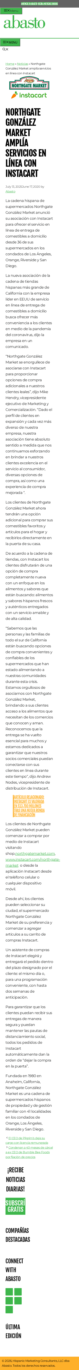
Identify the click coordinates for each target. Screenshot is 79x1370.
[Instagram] (9, 1300)
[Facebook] (9, 1309)
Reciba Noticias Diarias (48, 3)
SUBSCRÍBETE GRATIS (15, 1206)
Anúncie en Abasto (29, 3)
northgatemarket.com (35, 853)
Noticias (22, 64)
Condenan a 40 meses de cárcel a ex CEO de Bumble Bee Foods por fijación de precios (29, 1152)
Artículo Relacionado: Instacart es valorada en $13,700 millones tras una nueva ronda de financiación (29, 806)
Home (10, 64)
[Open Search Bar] (5, 50)
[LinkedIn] (18, 1292)
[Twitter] (9, 1292)
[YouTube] (18, 1300)
